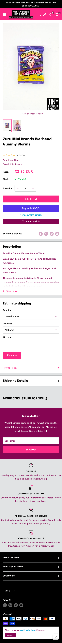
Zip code (7, 337)
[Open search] (39, 14)
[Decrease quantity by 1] (18, 188)
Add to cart (31, 199)
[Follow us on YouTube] (21, 605)
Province (7, 323)
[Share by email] (57, 234)
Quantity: (8, 188)
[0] (50, 14)
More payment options (31, 215)
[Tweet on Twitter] (52, 234)
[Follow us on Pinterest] (16, 605)
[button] (31, 221)
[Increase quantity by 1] (33, 188)
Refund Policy (10, 368)
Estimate (12, 355)
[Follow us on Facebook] (5, 605)
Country (7, 310)
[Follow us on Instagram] (10, 605)
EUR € (7, 591)
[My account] (44, 14)
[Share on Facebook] (41, 234)
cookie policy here (27, 630)
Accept (10, 635)
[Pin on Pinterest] (46, 234)
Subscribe (31, 449)
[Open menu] (4, 14)
